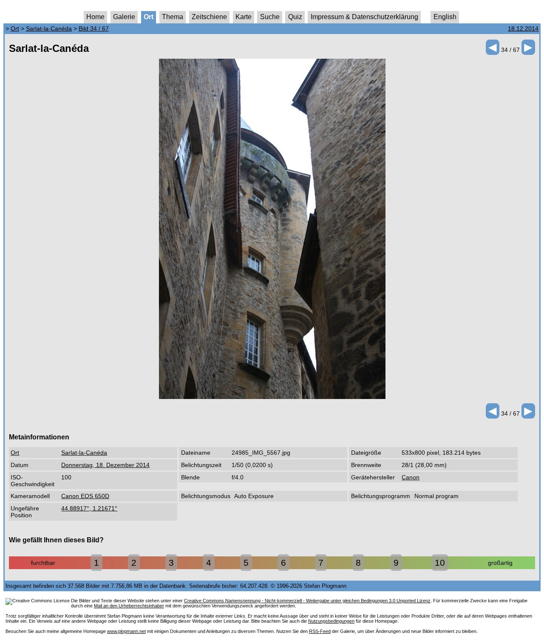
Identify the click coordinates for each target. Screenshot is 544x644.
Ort (148, 16)
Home (95, 16)
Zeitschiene (209, 16)
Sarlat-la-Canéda (49, 28)
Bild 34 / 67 (94, 28)
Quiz (295, 16)
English (445, 16)
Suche (270, 16)
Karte (243, 16)
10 (440, 562)
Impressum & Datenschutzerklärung (364, 16)
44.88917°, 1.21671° (89, 508)
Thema (172, 16)
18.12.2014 (523, 28)
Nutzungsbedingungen (331, 621)
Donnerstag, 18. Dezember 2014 (105, 465)
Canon (410, 477)
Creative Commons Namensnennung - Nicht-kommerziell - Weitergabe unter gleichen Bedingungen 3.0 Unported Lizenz (307, 600)
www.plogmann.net (126, 631)
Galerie (124, 16)
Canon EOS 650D (85, 496)
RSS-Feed (320, 631)
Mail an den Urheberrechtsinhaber (129, 605)
